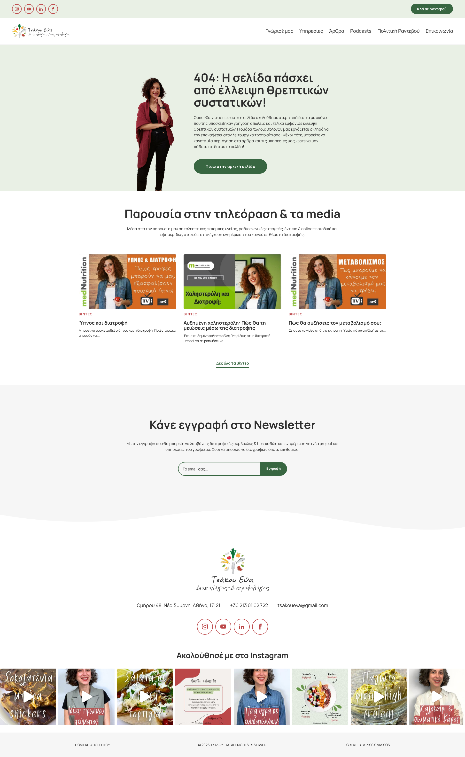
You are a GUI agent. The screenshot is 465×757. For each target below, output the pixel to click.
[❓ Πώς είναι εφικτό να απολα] (320, 697)
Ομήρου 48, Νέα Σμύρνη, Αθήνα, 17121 (178, 605)
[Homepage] (41, 30)
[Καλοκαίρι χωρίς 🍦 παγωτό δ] (379, 697)
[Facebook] (53, 9)
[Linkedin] (41, 9)
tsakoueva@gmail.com (303, 605)
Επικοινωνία (439, 31)
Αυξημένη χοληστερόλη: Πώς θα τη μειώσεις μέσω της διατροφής (225, 325)
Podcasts (361, 31)
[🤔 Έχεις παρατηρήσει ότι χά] (203, 697)
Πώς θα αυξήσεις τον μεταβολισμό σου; (335, 323)
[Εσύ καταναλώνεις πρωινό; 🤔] (86, 697)
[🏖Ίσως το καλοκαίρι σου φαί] (437, 697)
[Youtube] (29, 9)
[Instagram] (17, 9)
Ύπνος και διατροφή (103, 323)
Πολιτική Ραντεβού (399, 31)
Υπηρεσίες (311, 31)
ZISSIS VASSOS (378, 744)
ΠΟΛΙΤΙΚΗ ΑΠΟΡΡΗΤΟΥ (92, 744)
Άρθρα (336, 31)
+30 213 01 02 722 (249, 605)
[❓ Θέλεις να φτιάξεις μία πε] (145, 697)
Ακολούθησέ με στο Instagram (232, 655)
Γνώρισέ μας (279, 31)
